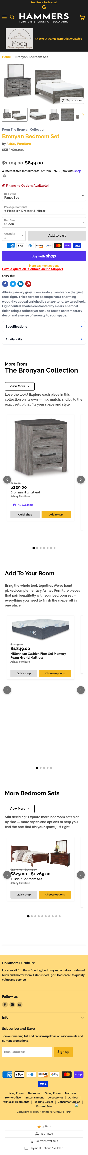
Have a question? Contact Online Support (32, 269)
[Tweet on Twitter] (13, 284)
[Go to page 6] (51, 548)
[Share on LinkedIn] (20, 284)
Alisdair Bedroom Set (26, 879)
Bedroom (34, 1093)
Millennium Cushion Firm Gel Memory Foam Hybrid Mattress (38, 656)
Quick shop (25, 514)
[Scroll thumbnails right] (82, 115)
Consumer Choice (69, 1101)
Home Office (13, 1097)
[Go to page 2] (37, 548)
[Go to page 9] (56, 916)
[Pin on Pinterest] (28, 284)
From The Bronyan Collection (23, 129)
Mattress (70, 1093)
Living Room (16, 1093)
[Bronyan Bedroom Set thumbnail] (14, 114)
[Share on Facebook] (5, 284)
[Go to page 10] (60, 916)
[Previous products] (7, 480)
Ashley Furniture (19, 144)
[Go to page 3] (41, 548)
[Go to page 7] (54, 548)
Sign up (63, 1052)
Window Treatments (16, 1101)
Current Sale (44, 1106)
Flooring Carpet (43, 1101)
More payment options (44, 265)
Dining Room (52, 1093)
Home (6, 57)
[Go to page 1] (33, 548)
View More (17, 386)
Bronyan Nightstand (25, 492)
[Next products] (81, 480)
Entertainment (34, 1097)
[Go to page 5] (48, 548)
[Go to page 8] (53, 916)
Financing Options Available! (27, 186)
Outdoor (73, 1097)
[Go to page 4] (44, 548)
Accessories (55, 1097)
